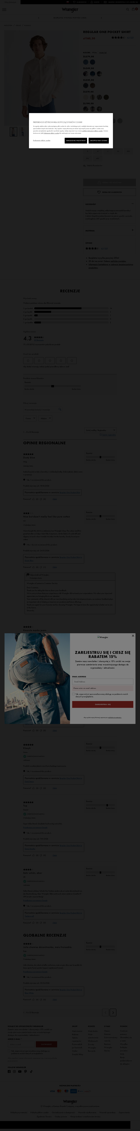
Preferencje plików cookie (41, 140)
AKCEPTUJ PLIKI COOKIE (98, 140)
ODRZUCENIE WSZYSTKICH (76, 140)
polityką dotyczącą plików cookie (92, 131)
